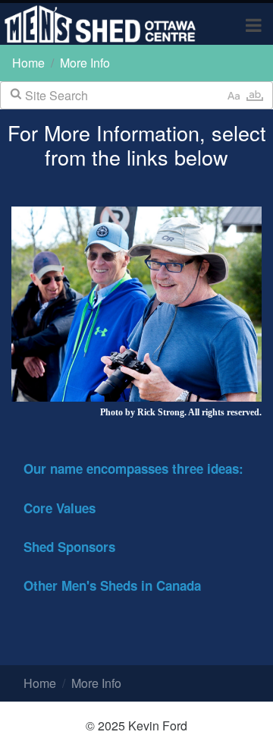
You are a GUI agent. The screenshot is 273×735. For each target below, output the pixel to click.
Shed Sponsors (69, 547)
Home (28, 62)
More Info (85, 62)
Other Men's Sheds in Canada (112, 585)
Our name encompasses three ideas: (133, 468)
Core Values (60, 508)
